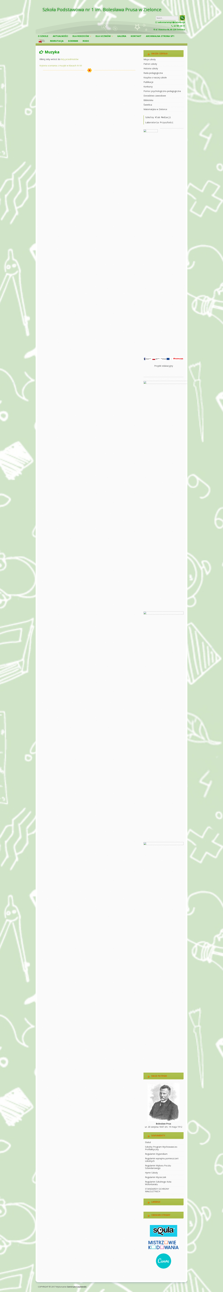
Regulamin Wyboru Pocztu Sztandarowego (158, 1167)
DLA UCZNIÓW (103, 36)
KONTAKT (136, 36)
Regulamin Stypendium (156, 1153)
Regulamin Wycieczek (155, 1177)
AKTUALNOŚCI (60, 36)
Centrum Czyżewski (76, 1286)
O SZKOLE (43, 36)
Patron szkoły (150, 63)
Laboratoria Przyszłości (159, 122)
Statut (148, 1142)
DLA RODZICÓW (81, 36)
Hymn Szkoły (151, 1172)
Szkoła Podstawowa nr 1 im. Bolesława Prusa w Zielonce (101, 9)
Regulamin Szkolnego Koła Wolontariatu (158, 1183)
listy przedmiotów (69, 59)
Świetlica (148, 104)
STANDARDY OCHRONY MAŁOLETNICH (157, 1190)
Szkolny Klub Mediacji (158, 117)
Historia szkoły (151, 68)
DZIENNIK (73, 40)
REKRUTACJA (57, 40)
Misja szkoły (150, 59)
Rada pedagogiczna (153, 73)
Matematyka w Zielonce (155, 109)
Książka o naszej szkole (155, 77)
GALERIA (121, 36)
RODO (86, 40)
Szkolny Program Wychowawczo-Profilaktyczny (161, 1148)
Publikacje (148, 82)
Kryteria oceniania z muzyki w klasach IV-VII (60, 65)
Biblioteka (148, 100)
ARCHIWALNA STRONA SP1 (160, 36)
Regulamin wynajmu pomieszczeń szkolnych (162, 1159)
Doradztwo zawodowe (155, 95)
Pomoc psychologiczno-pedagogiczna (162, 91)
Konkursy (148, 86)
